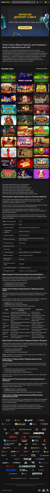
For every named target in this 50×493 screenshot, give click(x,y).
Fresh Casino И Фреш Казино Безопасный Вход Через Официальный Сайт (20, 193)
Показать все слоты (41, 68)
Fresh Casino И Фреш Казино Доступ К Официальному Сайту (16, 187)
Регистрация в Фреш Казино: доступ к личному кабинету (16, 184)
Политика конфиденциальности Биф (18, 478)
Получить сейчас (25, 27)
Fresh (5, 2)
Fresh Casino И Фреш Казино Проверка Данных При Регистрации (18, 190)
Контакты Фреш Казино (34, 478)
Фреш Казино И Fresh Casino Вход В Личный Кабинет (15, 186)
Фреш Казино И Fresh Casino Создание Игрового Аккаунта (16, 189)
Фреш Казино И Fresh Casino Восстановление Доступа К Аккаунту (18, 192)
